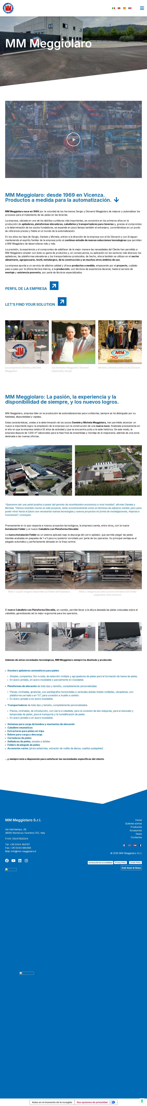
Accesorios (136, 830)
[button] (73, 139)
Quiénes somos (133, 823)
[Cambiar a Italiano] (113, 8)
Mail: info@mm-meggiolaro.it (20, 851)
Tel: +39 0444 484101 (17, 844)
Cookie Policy (135, 863)
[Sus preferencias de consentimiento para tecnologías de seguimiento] (142, 1101)
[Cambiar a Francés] (130, 8)
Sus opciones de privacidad (92, 1102)
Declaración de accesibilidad (100, 863)
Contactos (136, 837)
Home (138, 820)
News (139, 833)
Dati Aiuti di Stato (131, 867)
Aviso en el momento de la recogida (52, 1102)
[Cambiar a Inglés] (119, 8)
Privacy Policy (120, 863)
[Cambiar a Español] (124, 8)
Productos (136, 827)
